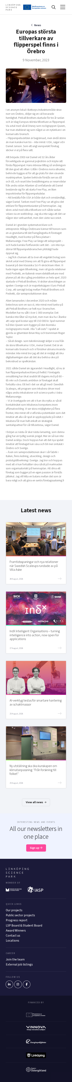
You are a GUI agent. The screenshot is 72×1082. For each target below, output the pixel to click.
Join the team (15, 959)
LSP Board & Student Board (24, 925)
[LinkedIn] (9, 984)
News (37, 25)
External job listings (19, 964)
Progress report (16, 920)
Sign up (35, 848)
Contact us (13, 935)
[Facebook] (26, 984)
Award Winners (16, 930)
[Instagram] (18, 984)
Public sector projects (20, 915)
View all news (35, 802)
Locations (12, 940)
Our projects (14, 910)
